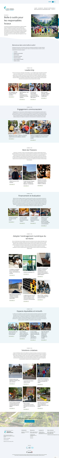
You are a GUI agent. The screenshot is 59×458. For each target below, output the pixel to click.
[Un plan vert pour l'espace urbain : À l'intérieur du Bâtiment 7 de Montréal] (29, 179)
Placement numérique (17, 57)
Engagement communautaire (18, 53)
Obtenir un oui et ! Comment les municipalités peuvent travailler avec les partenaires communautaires (45, 220)
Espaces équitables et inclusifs (18, 59)
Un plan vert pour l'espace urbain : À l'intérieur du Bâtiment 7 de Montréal (29, 182)
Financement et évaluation (18, 56)
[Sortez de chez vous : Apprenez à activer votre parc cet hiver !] (15, 377)
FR (54, 1)
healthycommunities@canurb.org (53, 434)
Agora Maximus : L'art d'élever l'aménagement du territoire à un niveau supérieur (24, 95)
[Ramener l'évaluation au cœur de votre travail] (13, 215)
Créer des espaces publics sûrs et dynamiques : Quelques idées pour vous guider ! (43, 404)
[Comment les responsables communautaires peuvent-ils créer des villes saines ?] (35, 90)
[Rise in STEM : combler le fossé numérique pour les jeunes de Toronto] (43, 293)
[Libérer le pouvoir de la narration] (15, 179)
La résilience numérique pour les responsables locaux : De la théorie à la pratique (14, 271)
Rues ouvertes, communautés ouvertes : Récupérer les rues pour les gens (29, 405)
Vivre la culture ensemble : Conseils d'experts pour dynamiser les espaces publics (14, 404)
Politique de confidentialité (7, 438)
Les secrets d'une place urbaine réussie (28, 381)
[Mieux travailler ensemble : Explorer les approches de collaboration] (46, 90)
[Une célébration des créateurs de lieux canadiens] (13, 90)
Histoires (53, 9)
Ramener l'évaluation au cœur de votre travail (13, 219)
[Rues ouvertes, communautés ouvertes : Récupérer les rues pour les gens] (29, 401)
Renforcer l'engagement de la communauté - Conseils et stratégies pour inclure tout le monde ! (39, 137)
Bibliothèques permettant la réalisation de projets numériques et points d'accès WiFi (15, 296)
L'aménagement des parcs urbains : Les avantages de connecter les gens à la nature (43, 380)
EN (52, 1)
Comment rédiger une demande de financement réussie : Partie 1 (24, 219)
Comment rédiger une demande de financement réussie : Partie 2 (34, 219)
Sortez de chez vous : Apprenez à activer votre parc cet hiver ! (14, 380)
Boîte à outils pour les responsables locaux (42, 9)
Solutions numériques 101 (29, 272)
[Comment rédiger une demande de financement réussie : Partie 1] (24, 215)
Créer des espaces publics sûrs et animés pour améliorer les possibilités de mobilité (45, 335)
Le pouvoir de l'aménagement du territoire (33, 435)
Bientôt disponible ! (29, 421)
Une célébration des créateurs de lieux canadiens (13, 94)
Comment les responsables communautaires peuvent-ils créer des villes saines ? (34, 95)
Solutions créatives (17, 60)
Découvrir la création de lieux (49, 8)
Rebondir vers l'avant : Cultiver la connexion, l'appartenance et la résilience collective (18, 136)
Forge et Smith (11, 441)
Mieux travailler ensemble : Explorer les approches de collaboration (45, 94)
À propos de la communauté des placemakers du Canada (43, 433)
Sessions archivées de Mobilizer (25, 432)
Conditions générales (6, 439)
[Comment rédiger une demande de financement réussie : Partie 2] (35, 215)
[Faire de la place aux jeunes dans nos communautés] (13, 329)
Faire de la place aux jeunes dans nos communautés (13, 333)
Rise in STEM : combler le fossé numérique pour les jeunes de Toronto (43, 296)
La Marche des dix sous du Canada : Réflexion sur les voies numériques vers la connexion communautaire (29, 297)
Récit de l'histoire (16, 54)
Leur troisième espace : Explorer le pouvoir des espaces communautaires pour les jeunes (24, 334)
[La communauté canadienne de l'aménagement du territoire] (9, 11)
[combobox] (56, 457)
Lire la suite (11, 96)
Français (55, 457)
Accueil (36, 8)
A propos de (40, 8)
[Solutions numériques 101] (29, 270)
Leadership (15, 51)
